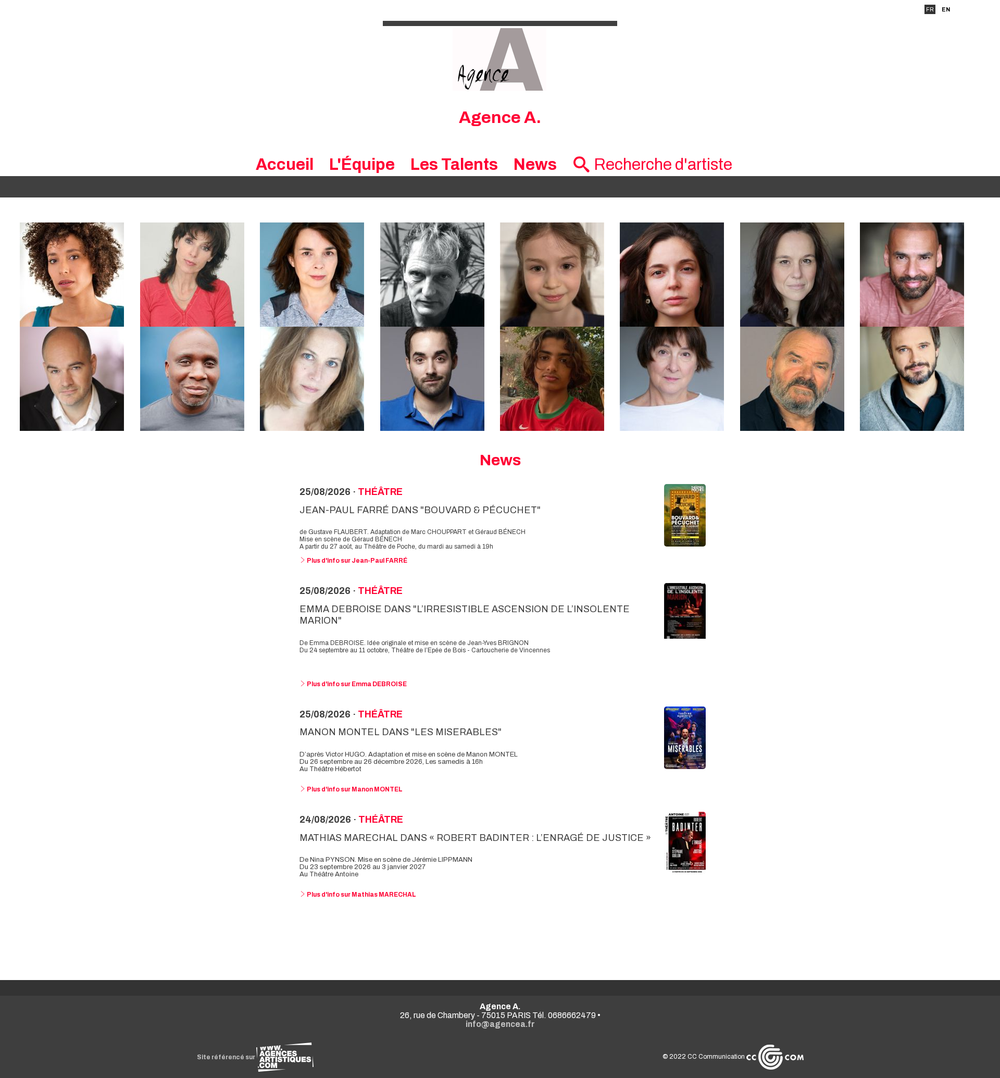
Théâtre (380, 492)
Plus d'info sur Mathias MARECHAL (361, 894)
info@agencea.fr (500, 1024)
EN (946, 9)
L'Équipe (362, 164)
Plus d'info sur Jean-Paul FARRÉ (356, 560)
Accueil (285, 164)
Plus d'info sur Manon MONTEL (354, 789)
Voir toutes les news (500, 937)
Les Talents (454, 164)
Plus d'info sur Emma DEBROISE (356, 684)
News (535, 164)
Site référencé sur (226, 1057)
